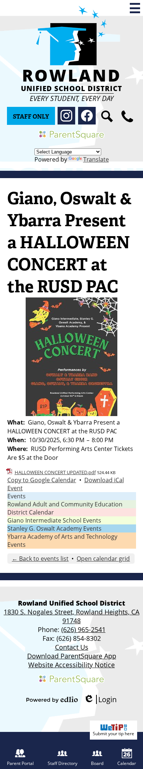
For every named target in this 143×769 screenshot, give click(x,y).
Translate (96, 159)
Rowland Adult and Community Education (64, 504)
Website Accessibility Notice (71, 664)
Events (16, 496)
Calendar (126, 763)
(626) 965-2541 (83, 629)
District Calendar (30, 512)
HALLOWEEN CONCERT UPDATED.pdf (55, 472)
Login (100, 699)
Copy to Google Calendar (41, 480)
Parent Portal (20, 763)
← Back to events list (40, 559)
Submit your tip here (113, 733)
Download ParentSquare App (71, 655)
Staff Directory (62, 763)
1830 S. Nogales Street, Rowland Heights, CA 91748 (71, 616)
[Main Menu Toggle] (135, 8)
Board (97, 763)
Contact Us (71, 647)
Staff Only (31, 116)
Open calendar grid (103, 559)
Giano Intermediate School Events (54, 520)
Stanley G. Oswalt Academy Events (54, 528)
